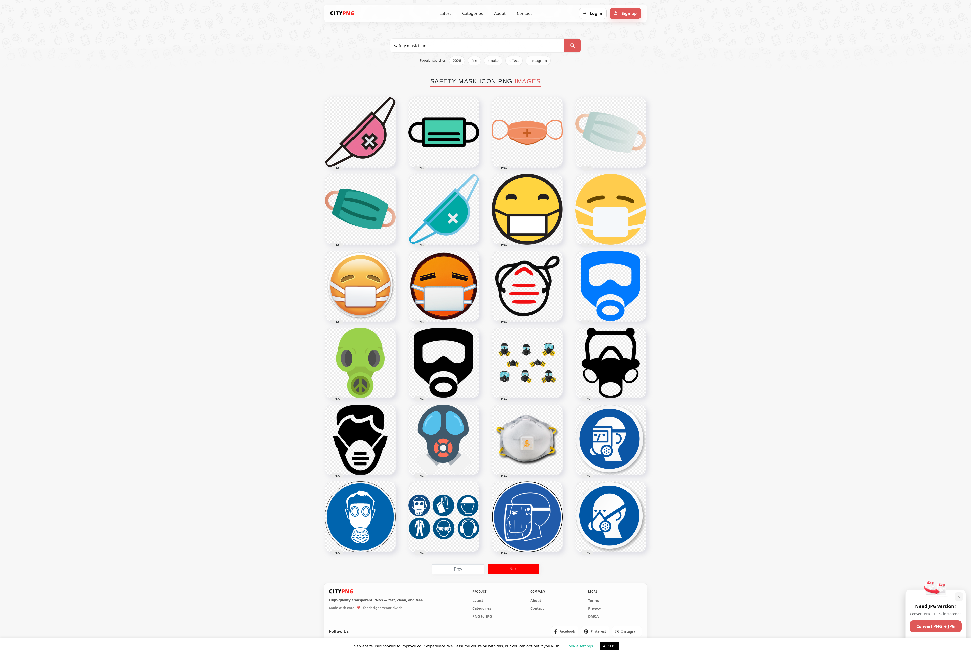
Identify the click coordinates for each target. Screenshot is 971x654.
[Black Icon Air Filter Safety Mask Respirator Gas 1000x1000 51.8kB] (443, 363)
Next (513, 569)
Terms (593, 600)
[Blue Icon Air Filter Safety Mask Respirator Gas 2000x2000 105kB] (610, 286)
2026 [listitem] (457, 60)
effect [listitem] (514, 60)
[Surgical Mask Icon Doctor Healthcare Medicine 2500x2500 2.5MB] (527, 286)
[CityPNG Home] (342, 13)
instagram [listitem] (538, 60)
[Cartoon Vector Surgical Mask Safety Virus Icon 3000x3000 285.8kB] (360, 209)
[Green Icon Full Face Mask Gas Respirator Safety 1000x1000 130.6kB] (360, 363)
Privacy (594, 608)
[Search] (572, 45)
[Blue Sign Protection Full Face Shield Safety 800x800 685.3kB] (527, 516)
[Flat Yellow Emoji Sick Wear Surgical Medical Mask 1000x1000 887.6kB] (610, 209)
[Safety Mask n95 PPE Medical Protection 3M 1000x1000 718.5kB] (527, 440)
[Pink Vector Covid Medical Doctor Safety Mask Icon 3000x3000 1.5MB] (360, 132)
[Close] (959, 596)
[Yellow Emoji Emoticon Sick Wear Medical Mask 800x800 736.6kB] (360, 286)
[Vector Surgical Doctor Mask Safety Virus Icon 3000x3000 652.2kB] (610, 132)
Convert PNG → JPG (935, 626)
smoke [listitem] (493, 60)
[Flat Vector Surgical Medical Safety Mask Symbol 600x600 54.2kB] (443, 132)
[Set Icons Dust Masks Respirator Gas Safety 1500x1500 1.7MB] (527, 363)
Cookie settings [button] (579, 645)
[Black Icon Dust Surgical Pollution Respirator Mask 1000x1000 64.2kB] (360, 440)
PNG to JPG (482, 616)
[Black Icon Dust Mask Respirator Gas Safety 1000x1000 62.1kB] (610, 363)
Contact (524, 13)
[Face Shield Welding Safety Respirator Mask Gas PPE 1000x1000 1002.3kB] (610, 440)
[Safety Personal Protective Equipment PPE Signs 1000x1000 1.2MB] (443, 516)
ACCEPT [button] (609, 645)
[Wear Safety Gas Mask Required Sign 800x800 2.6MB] (610, 516)
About (500, 13)
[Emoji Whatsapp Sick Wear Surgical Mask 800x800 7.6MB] (527, 209)
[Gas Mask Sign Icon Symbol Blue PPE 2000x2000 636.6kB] (360, 516)
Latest (445, 13)
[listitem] (564, 631)
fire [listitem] (474, 60)
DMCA (593, 616)
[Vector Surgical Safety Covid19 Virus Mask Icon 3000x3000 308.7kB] (443, 209)
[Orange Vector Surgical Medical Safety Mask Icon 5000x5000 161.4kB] (527, 132)
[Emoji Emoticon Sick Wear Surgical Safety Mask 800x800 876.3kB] (443, 286)
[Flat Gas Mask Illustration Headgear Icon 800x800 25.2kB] (443, 440)
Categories (472, 13)
